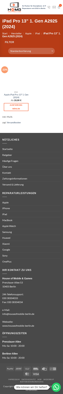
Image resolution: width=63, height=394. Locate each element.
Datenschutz (29, 379)
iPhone (6, 208)
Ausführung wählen (16, 107)
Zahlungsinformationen (14, 178)
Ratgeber (7, 154)
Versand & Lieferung (13, 184)
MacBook (7, 220)
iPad (37, 33)
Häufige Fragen (10, 160)
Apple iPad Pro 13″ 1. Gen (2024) (16, 96)
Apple (28, 33)
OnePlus (6, 261)
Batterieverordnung (31, 382)
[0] (59, 7)
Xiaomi (6, 243)
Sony (4, 255)
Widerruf (48, 379)
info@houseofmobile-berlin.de (18, 313)
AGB (39, 379)
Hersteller (16, 33)
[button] (8, 42)
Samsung (7, 231)
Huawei (6, 237)
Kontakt (6, 172)
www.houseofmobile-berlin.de (18, 325)
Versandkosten (14, 122)
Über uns (7, 166)
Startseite (7, 148)
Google (6, 249)
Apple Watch (9, 225)
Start (4, 33)
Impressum (14, 379)
